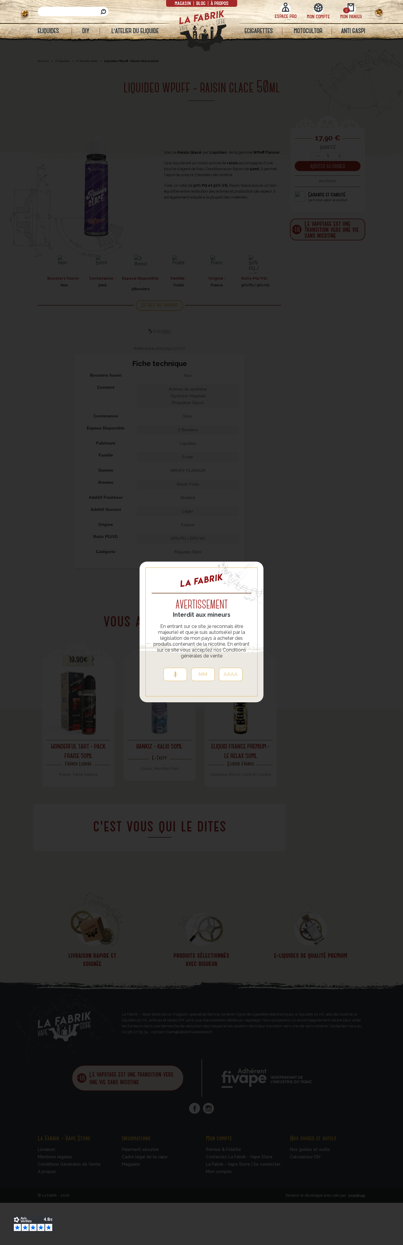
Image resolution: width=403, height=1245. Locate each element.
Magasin (183, 3)
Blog (201, 3)
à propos (219, 3)
